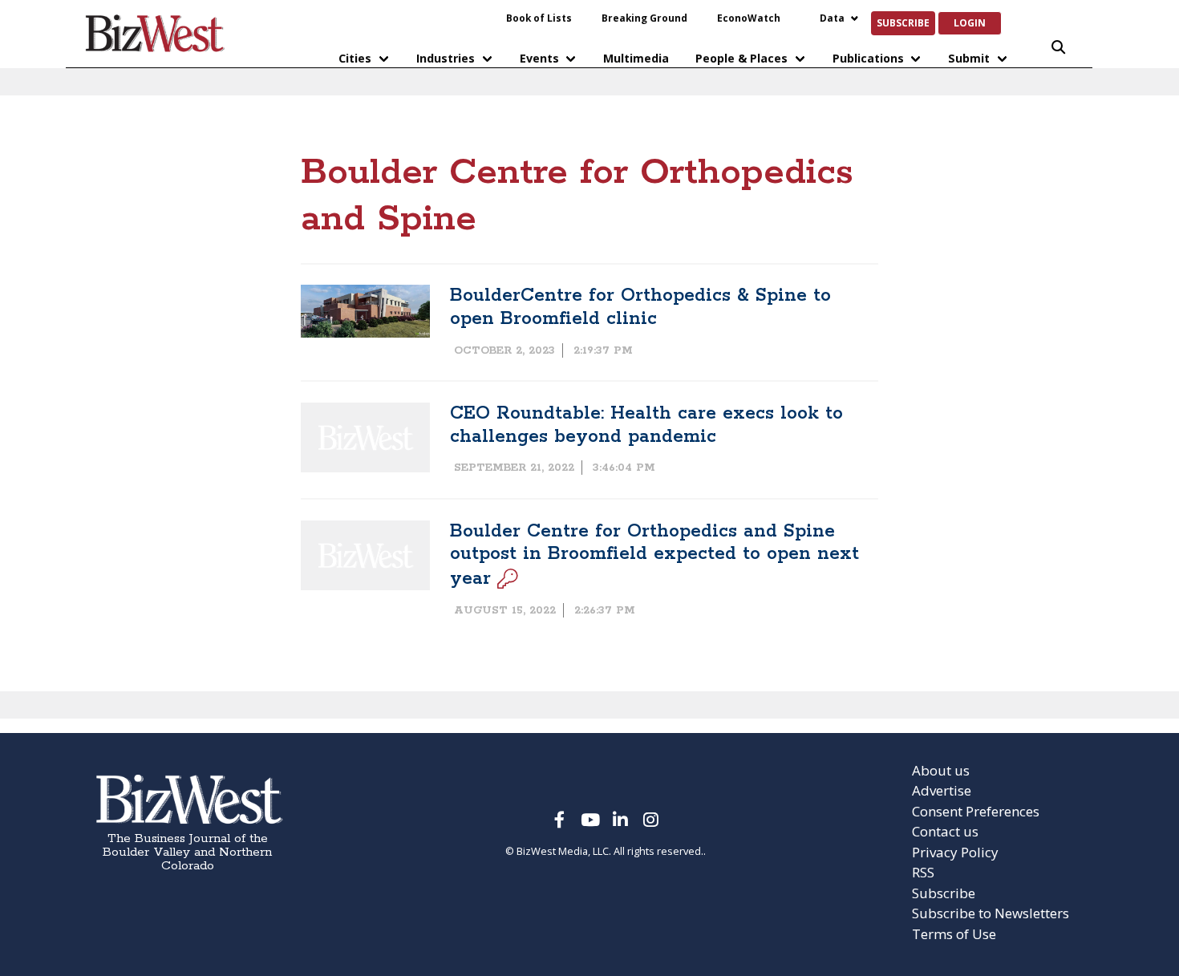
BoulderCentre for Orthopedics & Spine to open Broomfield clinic (640, 307)
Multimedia (636, 58)
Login (970, 22)
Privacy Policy (955, 852)
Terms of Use (954, 934)
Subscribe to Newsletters (990, 913)
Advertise (941, 790)
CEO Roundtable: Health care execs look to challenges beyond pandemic (646, 425)
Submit (969, 58)
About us (941, 770)
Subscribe (903, 22)
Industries (445, 58)
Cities (354, 58)
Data (832, 17)
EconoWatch (748, 17)
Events (539, 58)
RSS (923, 872)
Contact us (945, 831)
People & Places (741, 58)
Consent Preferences (975, 811)
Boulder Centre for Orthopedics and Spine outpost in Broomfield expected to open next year (654, 555)
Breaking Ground (644, 17)
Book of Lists (539, 17)
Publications (868, 58)
